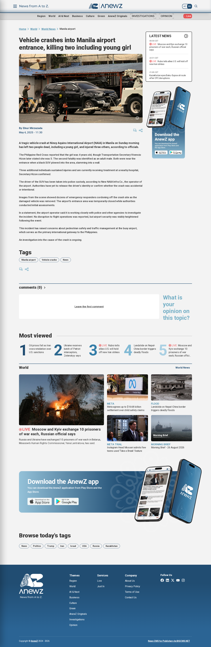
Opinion (166, 16)
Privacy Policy (132, 586)
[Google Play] (176, 152)
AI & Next (63, 16)
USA (84, 546)
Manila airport (28, 260)
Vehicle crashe (49, 260)
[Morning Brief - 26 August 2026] (171, 428)
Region (41, 16)
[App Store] (161, 152)
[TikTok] (188, 581)
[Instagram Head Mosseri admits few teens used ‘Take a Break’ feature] (127, 428)
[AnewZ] (31, 586)
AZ (185, 6)
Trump (50, 546)
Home (22, 29)
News (65, 260)
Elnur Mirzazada (32, 128)
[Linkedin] (167, 581)
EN (189, 6)
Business (77, 16)
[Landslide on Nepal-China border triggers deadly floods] (171, 387)
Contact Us (130, 597)
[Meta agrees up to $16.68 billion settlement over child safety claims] (127, 387)
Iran (62, 546)
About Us (130, 580)
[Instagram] (183, 581)
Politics (37, 546)
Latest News (160, 36)
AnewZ (34, 641)
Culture (90, 16)
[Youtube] (178, 581)
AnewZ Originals (117, 16)
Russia (96, 546)
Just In (100, 586)
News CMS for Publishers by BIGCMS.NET (169, 641)
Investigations (143, 16)
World (52, 16)
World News (48, 29)
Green (101, 16)
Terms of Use (132, 591)
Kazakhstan (112, 546)
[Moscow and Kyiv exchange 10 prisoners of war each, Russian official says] (61, 399)
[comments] (135, 130)
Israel (73, 546)
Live (99, 580)
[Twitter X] (172, 581)
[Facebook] (162, 581)
